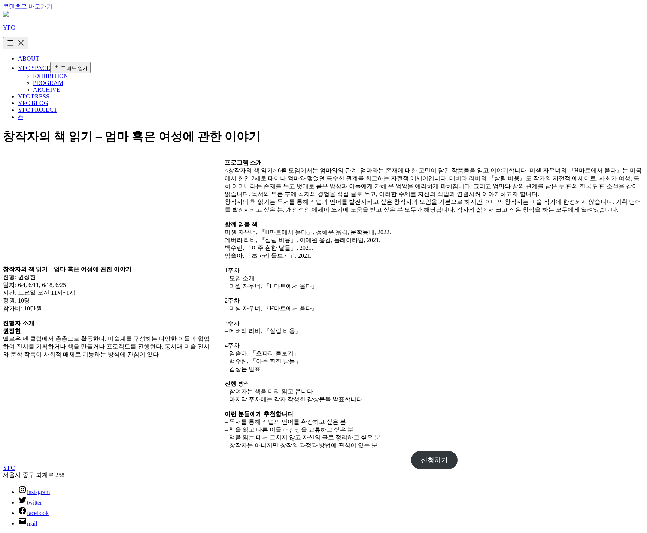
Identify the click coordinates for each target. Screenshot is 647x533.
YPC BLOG (33, 103)
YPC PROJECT (37, 110)
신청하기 (434, 460)
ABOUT (28, 58)
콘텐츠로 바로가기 (27, 6)
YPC (9, 27)
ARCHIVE (46, 89)
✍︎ (20, 117)
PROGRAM (48, 83)
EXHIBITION (50, 76)
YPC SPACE (34, 68)
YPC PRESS (33, 96)
